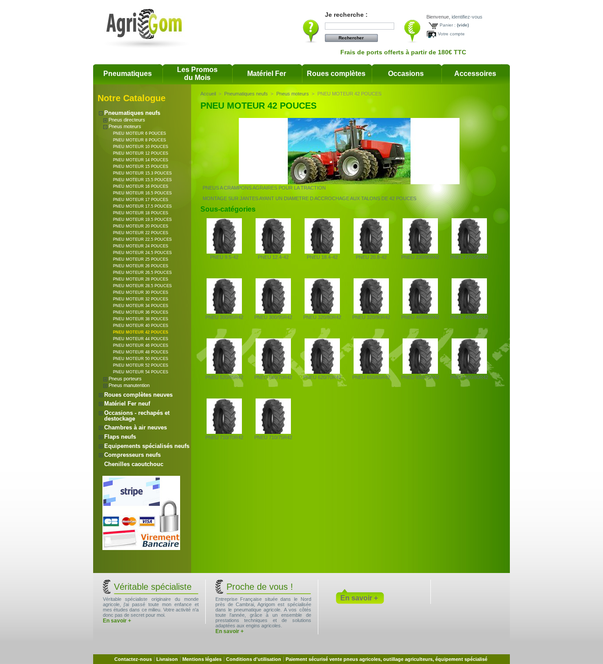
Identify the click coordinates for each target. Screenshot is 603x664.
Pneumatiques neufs (132, 113)
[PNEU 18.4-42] (322, 251)
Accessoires (475, 73)
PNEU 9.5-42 (224, 257)
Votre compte (451, 33)
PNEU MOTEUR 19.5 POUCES (142, 219)
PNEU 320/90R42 (371, 317)
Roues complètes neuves (138, 394)
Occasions (406, 73)
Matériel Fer (266, 73)
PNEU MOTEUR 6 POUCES (139, 133)
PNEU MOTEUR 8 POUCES (139, 140)
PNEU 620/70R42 (322, 377)
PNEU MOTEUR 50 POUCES (140, 359)
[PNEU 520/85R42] (224, 372)
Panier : (448, 25)
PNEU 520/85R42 (224, 377)
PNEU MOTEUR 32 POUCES (140, 299)
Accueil (208, 93)
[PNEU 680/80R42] (469, 372)
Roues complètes (336, 73)
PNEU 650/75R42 (420, 377)
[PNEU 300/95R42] (273, 312)
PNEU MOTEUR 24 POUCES (140, 246)
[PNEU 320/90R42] (371, 312)
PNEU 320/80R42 (322, 317)
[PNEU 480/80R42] (469, 312)
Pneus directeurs (127, 119)
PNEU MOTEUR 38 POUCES (140, 319)
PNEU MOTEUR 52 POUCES (140, 365)
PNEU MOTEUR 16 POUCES (140, 186)
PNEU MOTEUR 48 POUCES (140, 352)
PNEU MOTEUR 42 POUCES (140, 332)
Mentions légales (202, 659)
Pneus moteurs (125, 126)
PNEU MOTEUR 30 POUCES (140, 292)
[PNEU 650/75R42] (420, 372)
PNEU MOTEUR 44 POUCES (140, 339)
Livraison (167, 659)
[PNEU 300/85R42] (224, 312)
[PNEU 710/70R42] (224, 432)
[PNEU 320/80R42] (322, 312)
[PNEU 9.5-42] (224, 251)
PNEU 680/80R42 (469, 377)
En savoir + (117, 621)
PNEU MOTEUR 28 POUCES (140, 279)
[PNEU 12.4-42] (273, 251)
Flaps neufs (120, 436)
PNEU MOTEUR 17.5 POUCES (142, 206)
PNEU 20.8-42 (371, 257)
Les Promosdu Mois (197, 73)
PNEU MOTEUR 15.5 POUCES (142, 180)
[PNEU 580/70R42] (273, 372)
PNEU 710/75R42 (273, 437)
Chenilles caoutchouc (133, 464)
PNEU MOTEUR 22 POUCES (140, 233)
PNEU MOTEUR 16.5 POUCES (142, 193)
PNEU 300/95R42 (273, 317)
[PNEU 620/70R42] (322, 372)
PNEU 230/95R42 (420, 257)
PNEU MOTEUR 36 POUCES (140, 312)
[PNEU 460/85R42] (420, 312)
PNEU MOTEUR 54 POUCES (140, 372)
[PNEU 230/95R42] (420, 251)
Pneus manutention (129, 385)
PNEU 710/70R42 (224, 437)
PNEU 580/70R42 (273, 377)
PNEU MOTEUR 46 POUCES (140, 345)
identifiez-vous (467, 16)
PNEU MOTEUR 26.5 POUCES (142, 272)
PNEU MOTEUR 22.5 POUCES (142, 239)
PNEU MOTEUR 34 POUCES (140, 306)
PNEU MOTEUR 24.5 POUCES (142, 252)
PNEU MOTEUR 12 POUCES (140, 153)
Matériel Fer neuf (127, 403)
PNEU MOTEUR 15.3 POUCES (142, 173)
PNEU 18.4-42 (322, 257)
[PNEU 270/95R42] (469, 251)
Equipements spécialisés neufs (146, 446)
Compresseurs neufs (132, 455)
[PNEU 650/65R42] (371, 372)
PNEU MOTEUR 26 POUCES (140, 266)
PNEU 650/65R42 (371, 377)
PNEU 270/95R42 (469, 257)
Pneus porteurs (125, 378)
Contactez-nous (133, 659)
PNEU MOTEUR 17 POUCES (140, 199)
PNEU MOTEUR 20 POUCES (140, 226)
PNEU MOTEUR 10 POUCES (140, 146)
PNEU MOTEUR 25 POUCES (140, 259)
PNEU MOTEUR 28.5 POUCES (142, 286)
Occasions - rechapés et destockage (137, 416)
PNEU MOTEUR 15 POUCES (140, 166)
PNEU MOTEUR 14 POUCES (140, 160)
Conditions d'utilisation (253, 659)
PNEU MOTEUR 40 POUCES (140, 325)
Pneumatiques (127, 73)
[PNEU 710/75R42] (273, 432)
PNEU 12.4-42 (273, 257)
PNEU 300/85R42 (224, 317)
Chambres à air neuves (135, 427)
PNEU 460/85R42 (420, 317)
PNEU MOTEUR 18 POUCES (140, 213)
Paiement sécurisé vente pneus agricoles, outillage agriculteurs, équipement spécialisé (386, 659)
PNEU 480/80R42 (469, 317)
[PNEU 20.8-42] (371, 251)
